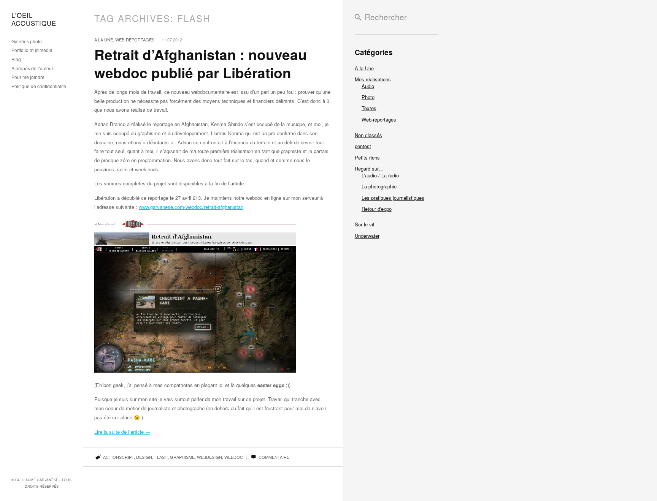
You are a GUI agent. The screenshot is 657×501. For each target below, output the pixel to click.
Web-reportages (134, 39)
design (144, 457)
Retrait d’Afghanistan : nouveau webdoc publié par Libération (200, 63)
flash (161, 457)
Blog (16, 59)
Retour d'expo (377, 208)
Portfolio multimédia (31, 50)
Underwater (367, 235)
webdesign (209, 457)
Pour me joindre (27, 77)
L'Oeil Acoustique (33, 19)
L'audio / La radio (380, 175)
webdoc (233, 457)
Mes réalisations (373, 79)
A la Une (103, 39)
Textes (369, 108)
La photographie (379, 186)
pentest (363, 146)
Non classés (368, 135)
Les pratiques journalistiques (393, 197)
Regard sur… (369, 168)
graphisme (182, 457)
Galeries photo (26, 41)
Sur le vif (365, 224)
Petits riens (367, 157)
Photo (368, 97)
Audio (368, 86)
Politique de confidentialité (38, 86)
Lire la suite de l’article (122, 431)
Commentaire (273, 457)
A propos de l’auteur (32, 68)
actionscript (118, 457)
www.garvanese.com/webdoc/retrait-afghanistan (191, 206)
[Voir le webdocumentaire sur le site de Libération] (195, 370)
